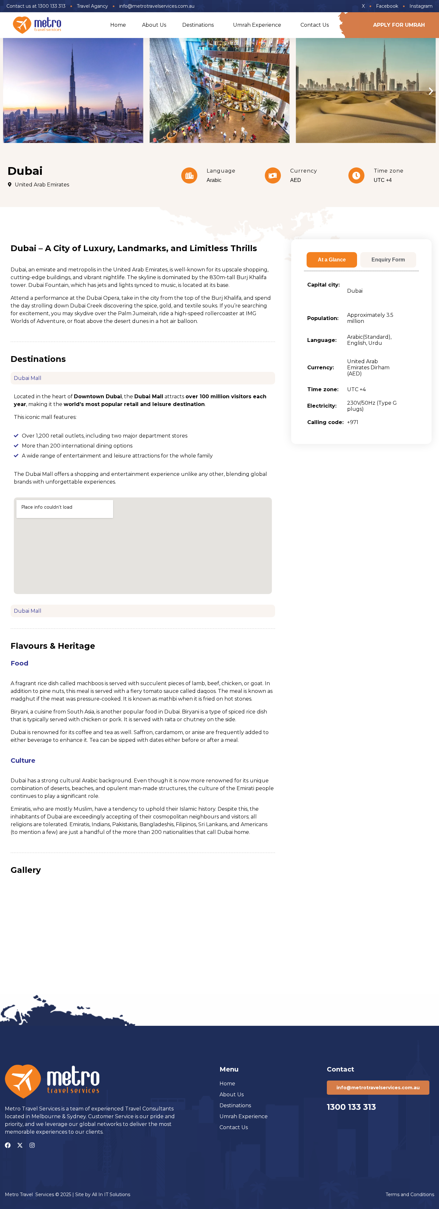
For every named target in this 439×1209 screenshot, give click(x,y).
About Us (154, 25)
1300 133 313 (351, 1107)
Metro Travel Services (29, 1194)
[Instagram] (32, 1145)
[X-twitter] (20, 1145)
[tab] (332, 260)
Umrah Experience (257, 25)
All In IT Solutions (111, 1194)
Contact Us (314, 25)
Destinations (198, 25)
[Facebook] (8, 1145)
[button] (8, 91)
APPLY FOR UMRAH (399, 25)
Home (118, 25)
